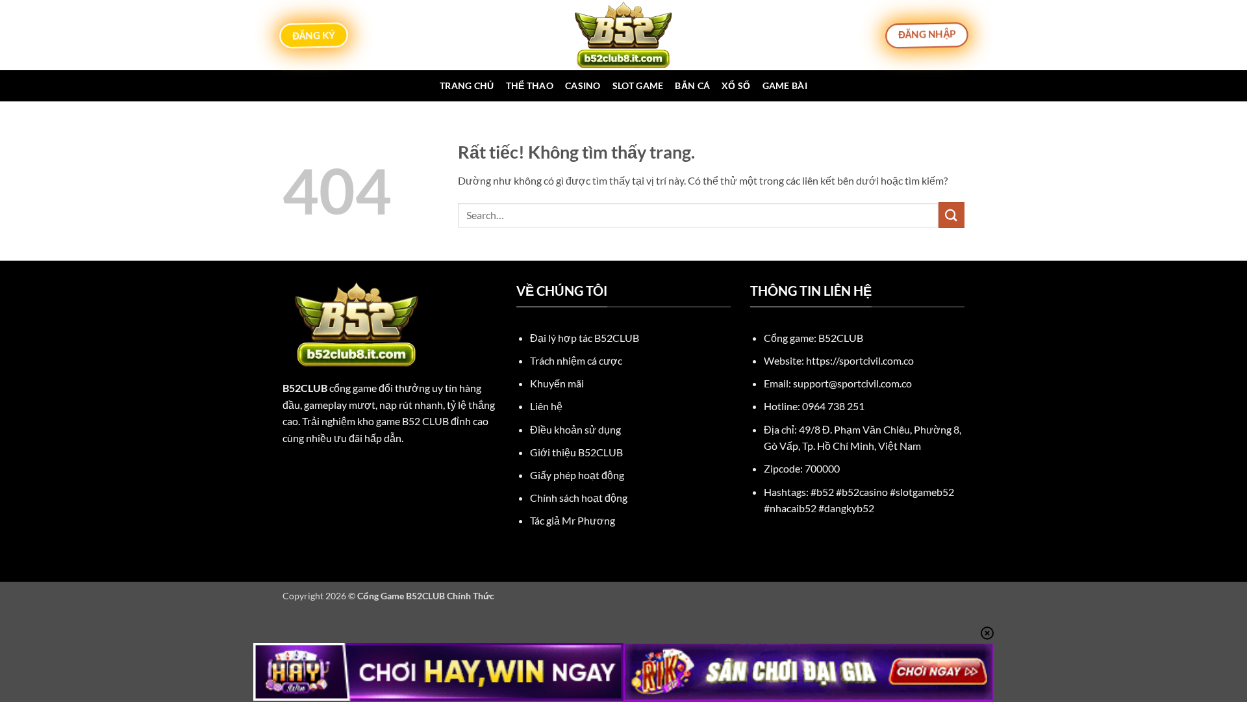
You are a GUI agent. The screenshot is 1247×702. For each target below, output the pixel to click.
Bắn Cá (692, 85)
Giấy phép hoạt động (577, 475)
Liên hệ (546, 406)
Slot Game (638, 85)
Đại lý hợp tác (584, 338)
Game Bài (784, 85)
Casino (583, 85)
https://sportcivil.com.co (860, 360)
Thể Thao (529, 85)
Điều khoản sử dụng (575, 429)
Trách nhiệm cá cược (576, 360)
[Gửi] (951, 215)
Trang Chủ (467, 85)
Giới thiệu (576, 452)
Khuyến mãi (557, 383)
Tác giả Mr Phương (572, 520)
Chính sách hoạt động (578, 497)
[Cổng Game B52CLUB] (623, 35)
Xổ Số (736, 85)
